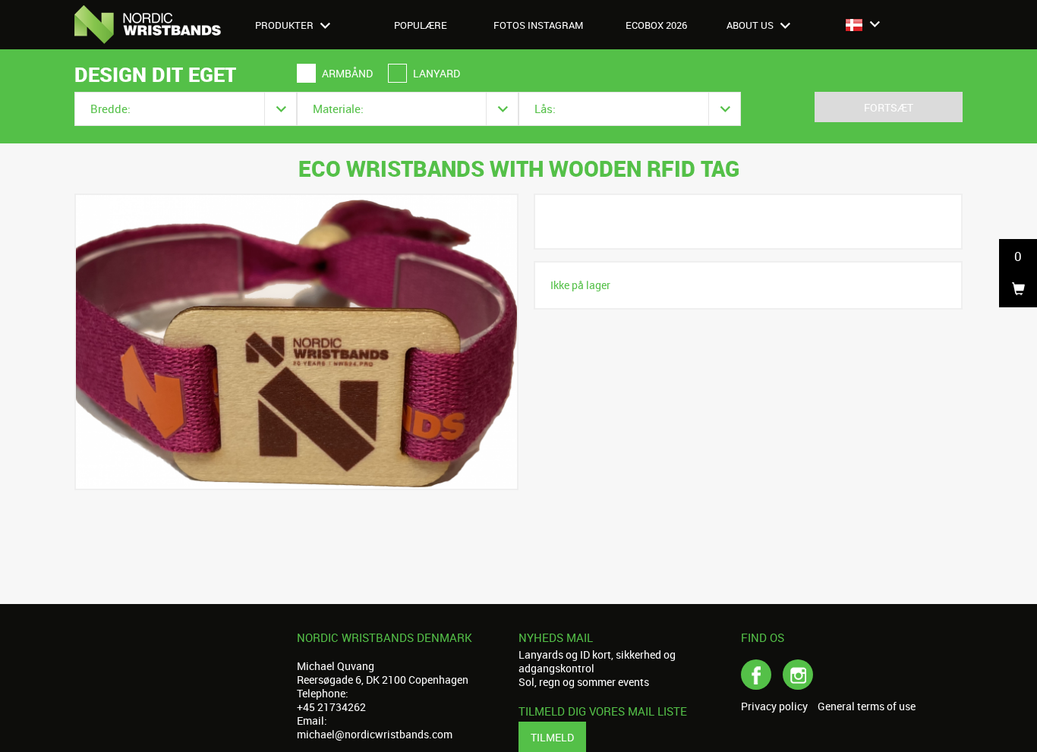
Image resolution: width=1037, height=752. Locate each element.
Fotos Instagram (538, 25)
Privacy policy (774, 706)
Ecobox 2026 (656, 25)
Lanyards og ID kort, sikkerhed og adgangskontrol (597, 661)
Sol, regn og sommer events (583, 682)
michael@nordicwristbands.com (374, 734)
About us (751, 25)
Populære (420, 25)
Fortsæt (888, 107)
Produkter (285, 25)
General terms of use (867, 706)
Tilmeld (552, 737)
